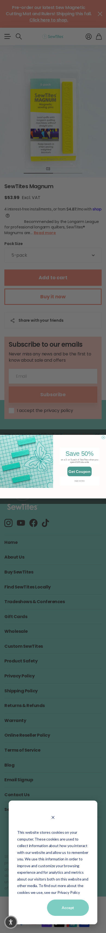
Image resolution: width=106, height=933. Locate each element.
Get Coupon (79, 471)
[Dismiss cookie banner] (53, 817)
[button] (10, 922)
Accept (68, 907)
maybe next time (79, 480)
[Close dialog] (103, 437)
